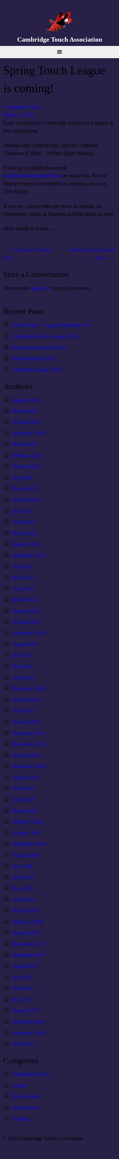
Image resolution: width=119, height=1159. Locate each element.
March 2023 (24, 533)
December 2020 (28, 688)
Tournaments (25, 1107)
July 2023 (22, 511)
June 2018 (22, 877)
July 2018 (22, 866)
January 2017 (26, 1010)
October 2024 (26, 466)
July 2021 (22, 655)
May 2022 (22, 577)
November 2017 (29, 944)
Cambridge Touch (22, 107)
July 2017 (22, 977)
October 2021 (26, 622)
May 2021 (22, 666)
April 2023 (23, 522)
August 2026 (25, 400)
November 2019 (29, 744)
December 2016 (28, 1021)
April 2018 (23, 899)
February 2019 (27, 822)
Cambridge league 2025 (37, 369)
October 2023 (26, 500)
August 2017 (25, 966)
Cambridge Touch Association (59, 39)
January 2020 (26, 722)
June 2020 (22, 711)
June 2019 (22, 788)
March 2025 (24, 444)
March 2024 (24, 488)
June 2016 (22, 1044)
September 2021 (29, 633)
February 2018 (27, 922)
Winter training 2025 (33, 358)
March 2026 (24, 411)
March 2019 (24, 811)
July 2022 (22, 566)
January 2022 (26, 611)
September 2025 (29, 433)
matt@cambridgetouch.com (32, 175)
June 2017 (22, 988)
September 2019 (29, 766)
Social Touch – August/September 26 (51, 325)
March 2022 (24, 599)
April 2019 (23, 799)
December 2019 (28, 733)
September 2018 (29, 844)
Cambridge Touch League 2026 (45, 336)
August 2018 (25, 855)
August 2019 (25, 777)
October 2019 (26, 755)
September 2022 (29, 555)
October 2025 (26, 422)
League (19, 1085)
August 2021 (25, 644)
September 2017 (29, 955)
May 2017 (22, 999)
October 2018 (26, 833)
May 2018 (22, 888)
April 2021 (23, 677)
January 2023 (26, 544)
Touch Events (26, 1096)
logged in (40, 288)
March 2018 (24, 910)
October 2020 (26, 700)
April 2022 (23, 589)
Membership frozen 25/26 (39, 347)
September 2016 (29, 1033)
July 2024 (22, 478)
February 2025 (27, 455)
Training (20, 1119)
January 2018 (26, 933)
